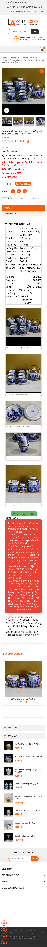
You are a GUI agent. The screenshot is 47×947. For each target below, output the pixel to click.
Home (4, 58)
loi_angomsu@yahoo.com (34, 40)
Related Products (12, 653)
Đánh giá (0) (10, 213)
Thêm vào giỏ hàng (23, 184)
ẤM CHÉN (15, 58)
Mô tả (7, 208)
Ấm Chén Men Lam (20, 198)
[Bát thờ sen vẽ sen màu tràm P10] (8, 758)
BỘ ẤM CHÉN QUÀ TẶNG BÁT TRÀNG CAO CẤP (23, 7)
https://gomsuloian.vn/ (27, 634)
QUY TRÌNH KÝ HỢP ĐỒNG (16, 2)
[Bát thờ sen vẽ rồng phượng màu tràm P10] (8, 771)
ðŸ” (6, 110)
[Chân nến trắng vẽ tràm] (8, 825)
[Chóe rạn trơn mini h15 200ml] (8, 812)
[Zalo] (4, 930)
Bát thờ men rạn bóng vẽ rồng (27, 744)
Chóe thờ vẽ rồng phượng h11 (27, 783)
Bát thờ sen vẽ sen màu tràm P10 (28, 757)
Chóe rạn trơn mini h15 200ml (27, 810)
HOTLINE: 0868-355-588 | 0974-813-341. (27, 12)
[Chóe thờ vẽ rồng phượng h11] (8, 785)
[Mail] (4, 936)
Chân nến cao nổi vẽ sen (25, 836)
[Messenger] (4, 943)
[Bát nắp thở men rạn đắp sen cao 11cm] (8, 798)
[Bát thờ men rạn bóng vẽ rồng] (8, 745)
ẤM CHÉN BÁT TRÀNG (23, 513)
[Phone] (4, 923)
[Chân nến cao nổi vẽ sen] (8, 837)
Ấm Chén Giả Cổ (30, 58)
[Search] (35, 31)
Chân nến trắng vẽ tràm (25, 823)
